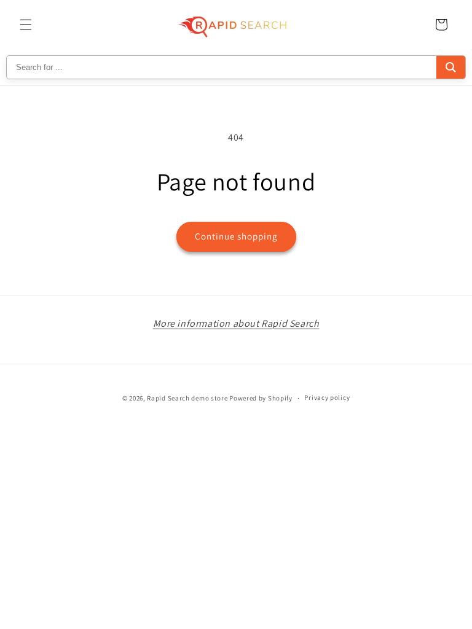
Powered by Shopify (261, 398)
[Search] (450, 67)
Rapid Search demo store (187, 398)
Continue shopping (236, 236)
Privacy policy (327, 397)
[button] (25, 24)
